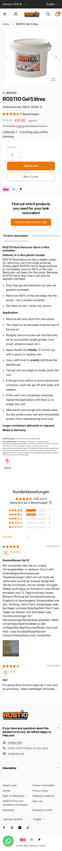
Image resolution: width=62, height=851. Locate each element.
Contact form (15, 742)
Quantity (11, 147)
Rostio (26, 846)
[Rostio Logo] (15, 719)
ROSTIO (10, 93)
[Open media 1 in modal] (31, 57)
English (51, 4)
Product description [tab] (15, 235)
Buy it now (31, 176)
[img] (11, 546)
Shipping (20, 126)
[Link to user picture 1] (11, 648)
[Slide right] (55, 57)
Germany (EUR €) (12, 4)
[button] (4, 14)
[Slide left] (6, 57)
